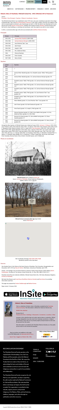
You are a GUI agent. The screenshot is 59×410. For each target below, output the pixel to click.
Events (47, 9)
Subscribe (30, 1)
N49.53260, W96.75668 (35, 258)
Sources (35, 18)
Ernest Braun (18, 279)
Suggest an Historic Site (22, 337)
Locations (49, 314)
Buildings (29, 314)
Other (53, 314)
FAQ (30, 337)
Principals (4, 18)
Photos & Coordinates (27, 18)
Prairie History (30, 9)
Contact (22, 1)
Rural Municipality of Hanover (23, 22)
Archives (53, 9)
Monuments (35, 314)
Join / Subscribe (38, 361)
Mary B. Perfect (19, 268)
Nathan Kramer (32, 283)
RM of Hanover (47, 14)
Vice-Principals (11, 18)
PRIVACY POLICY (24, 407)
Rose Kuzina (30, 220)
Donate (38, 1)
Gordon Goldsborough (20, 283)
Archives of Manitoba (22, 179)
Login (54, 4)
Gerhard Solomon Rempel (21, 41)
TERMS (29, 407)
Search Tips (13, 337)
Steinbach (42, 25)
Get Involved (19, 9)
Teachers (18, 18)
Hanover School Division (18, 25)
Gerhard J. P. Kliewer (45, 125)
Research (40, 9)
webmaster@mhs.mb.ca (27, 334)
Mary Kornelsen (36, 128)
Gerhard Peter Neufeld (20, 38)
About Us (10, 9)
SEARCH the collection (21, 310)
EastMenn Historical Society (40, 30)
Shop (44, 1)
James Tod (36, 177)
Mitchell (39, 14)
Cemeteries (42, 314)
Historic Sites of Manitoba (9, 14)
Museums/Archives (21, 314)
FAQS (34, 355)
